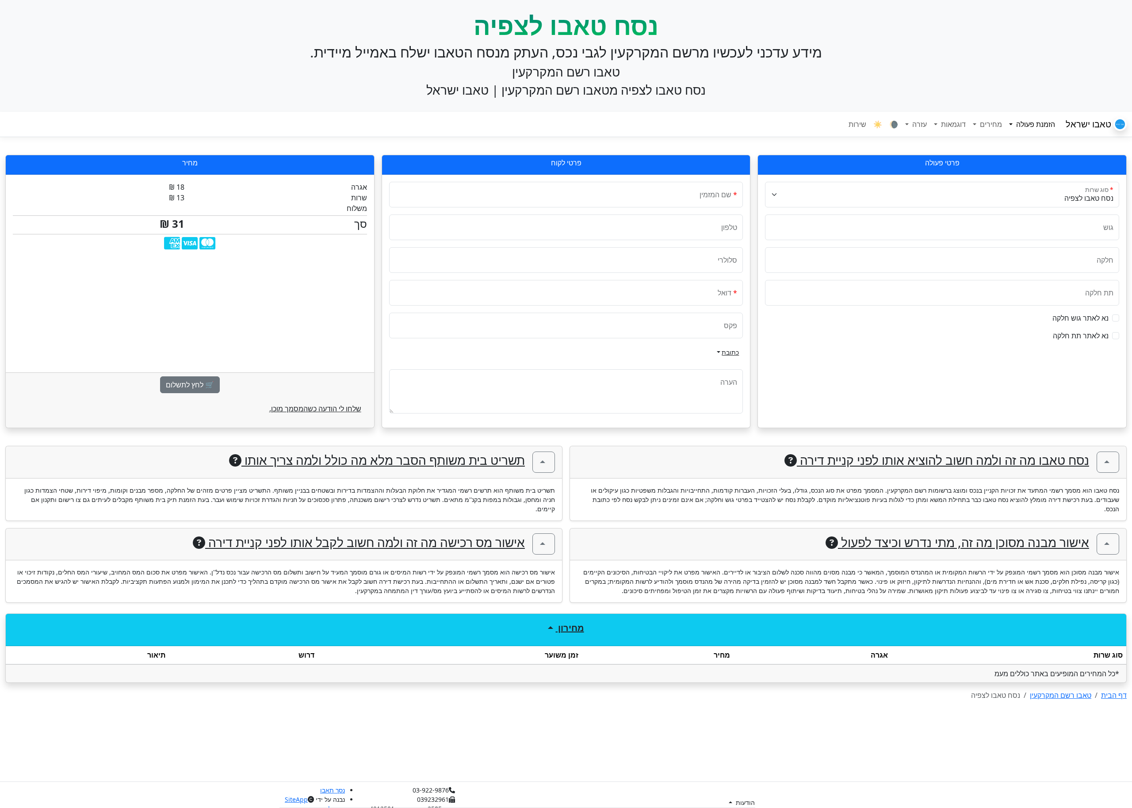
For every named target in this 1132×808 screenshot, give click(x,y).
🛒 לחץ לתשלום (190, 385)
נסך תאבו (332, 790)
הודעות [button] (744, 802)
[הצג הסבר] (1108, 462)
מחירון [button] (570, 628)
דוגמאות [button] (952, 124)
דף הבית (1114, 695)
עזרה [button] (918, 124)
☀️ (877, 124)
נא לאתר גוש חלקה (1080, 318)
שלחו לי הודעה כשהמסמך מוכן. (315, 409)
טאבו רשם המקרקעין (1060, 695)
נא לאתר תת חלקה (1081, 336)
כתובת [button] (730, 352)
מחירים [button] (990, 124)
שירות (857, 124)
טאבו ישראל (1089, 124)
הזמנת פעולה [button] (1030, 124)
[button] (1115, 318)
